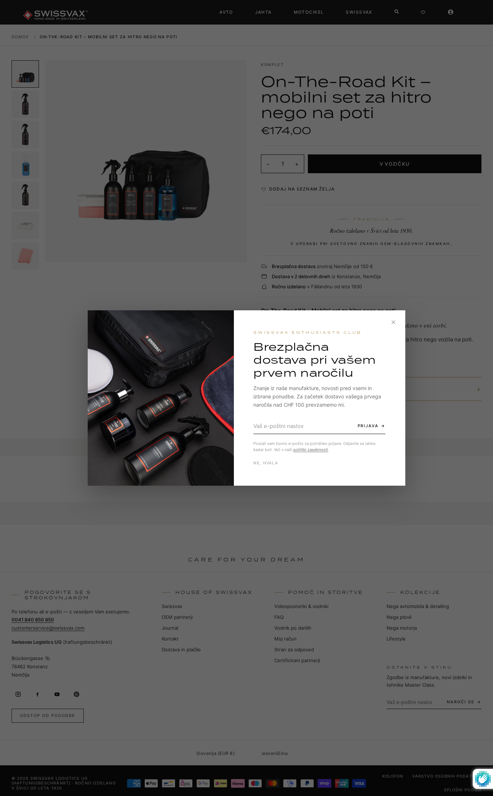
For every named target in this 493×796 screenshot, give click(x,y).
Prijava (368, 425)
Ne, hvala (265, 462)
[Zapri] (393, 322)
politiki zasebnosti (310, 449)
